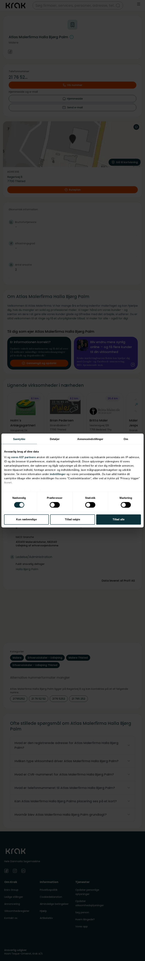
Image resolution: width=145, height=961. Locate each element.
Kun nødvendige (26, 519)
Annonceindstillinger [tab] (90, 439)
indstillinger (58, 474)
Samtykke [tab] (19, 439)
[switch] (55, 505)
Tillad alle (118, 519)
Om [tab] (126, 439)
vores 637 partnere (23, 457)
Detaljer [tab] (55, 439)
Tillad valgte (72, 519)
